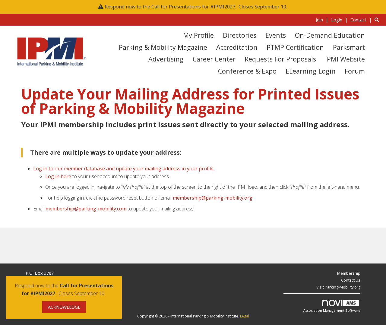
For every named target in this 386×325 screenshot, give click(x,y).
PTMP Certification (295, 47)
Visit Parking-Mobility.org (338, 287)
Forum (355, 71)
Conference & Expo (247, 71)
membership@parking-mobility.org (212, 197)
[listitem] (323, 19)
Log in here (58, 176)
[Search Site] (378, 19)
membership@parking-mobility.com (86, 208)
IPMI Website (345, 59)
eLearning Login (311, 71)
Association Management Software (331, 310)
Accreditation (237, 47)
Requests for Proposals (280, 59)
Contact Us (350, 280)
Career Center (214, 59)
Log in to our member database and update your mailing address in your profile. (123, 168)
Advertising (166, 59)
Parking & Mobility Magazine (163, 47)
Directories (239, 35)
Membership (348, 273)
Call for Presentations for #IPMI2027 (193, 6)
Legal (244, 316)
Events (275, 35)
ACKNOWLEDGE (64, 307)
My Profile (198, 35)
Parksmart (349, 47)
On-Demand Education (330, 35)
